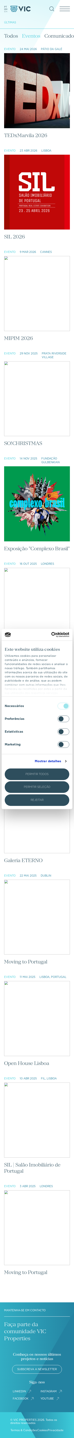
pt (5, 6)
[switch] (63, 718)
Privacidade (56, 1430)
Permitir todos (37, 774)
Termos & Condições (23, 1430)
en (5, 11)
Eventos (31, 36)
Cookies (42, 1430)
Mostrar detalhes (48, 761)
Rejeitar (37, 800)
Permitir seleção (37, 786)
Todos (11, 36)
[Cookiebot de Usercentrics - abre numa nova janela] (52, 634)
